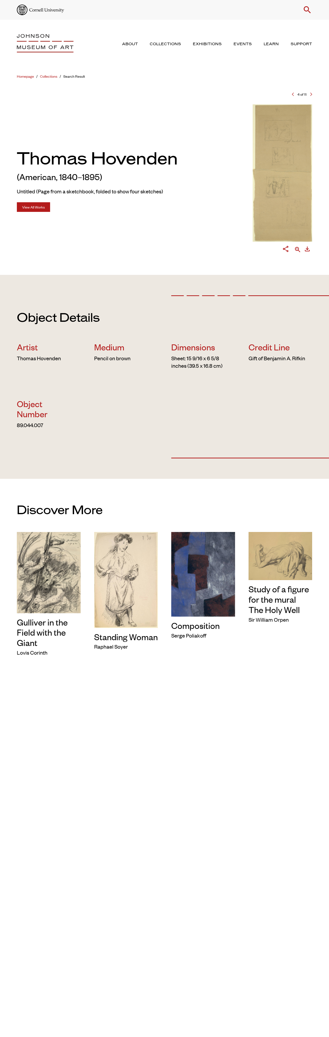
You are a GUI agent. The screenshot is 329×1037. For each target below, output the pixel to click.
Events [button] (243, 44)
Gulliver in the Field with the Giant (42, 632)
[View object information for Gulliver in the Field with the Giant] (49, 571)
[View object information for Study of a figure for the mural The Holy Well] (280, 555)
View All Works (33, 206)
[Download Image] (307, 249)
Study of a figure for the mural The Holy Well (279, 599)
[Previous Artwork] (292, 94)
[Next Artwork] (311, 94)
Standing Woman (126, 636)
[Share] (285, 249)
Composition (195, 625)
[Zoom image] (297, 250)
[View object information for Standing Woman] (126, 578)
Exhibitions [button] (207, 44)
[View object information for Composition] (203, 573)
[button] (307, 10)
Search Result (74, 76)
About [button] (130, 44)
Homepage (25, 76)
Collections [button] (165, 44)
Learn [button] (271, 44)
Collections (48, 76)
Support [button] (301, 44)
